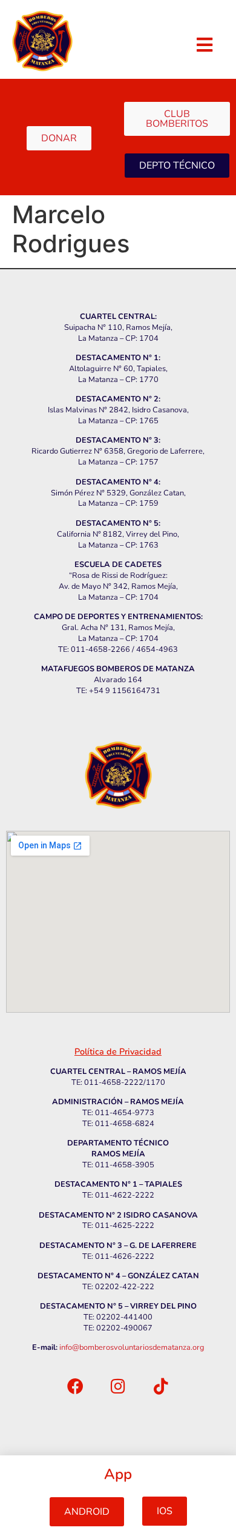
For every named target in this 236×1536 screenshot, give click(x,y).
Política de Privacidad (118, 1051)
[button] (87, 1511)
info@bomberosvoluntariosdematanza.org (132, 1347)
